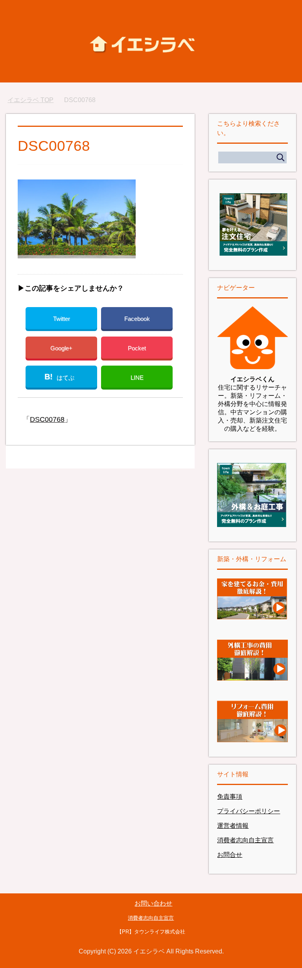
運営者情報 (233, 825)
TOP (30, 100)
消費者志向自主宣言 (245, 840)
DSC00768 (47, 419)
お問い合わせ (153, 903)
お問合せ (229, 854)
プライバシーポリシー (248, 811)
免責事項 (229, 796)
